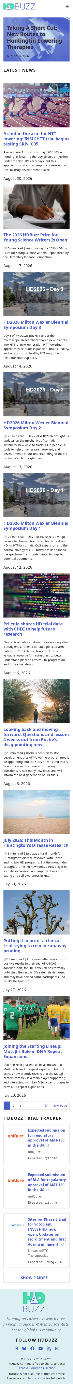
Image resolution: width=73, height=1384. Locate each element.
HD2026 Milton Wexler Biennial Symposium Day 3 (35, 325)
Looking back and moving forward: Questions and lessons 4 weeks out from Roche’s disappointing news (36, 737)
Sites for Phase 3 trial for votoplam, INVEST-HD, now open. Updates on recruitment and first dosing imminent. (47, 1232)
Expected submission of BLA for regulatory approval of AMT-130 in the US (47, 1182)
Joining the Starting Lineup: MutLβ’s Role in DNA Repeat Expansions (32, 1051)
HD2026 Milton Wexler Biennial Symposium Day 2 (35, 425)
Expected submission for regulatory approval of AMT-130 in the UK (46, 1138)
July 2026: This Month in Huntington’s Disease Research (36, 843)
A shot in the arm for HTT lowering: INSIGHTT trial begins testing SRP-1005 (36, 138)
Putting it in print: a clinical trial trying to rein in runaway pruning (35, 945)
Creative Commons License (36, 1368)
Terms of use (36, 1378)
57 (46, 1105)
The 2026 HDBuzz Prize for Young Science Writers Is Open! (36, 237)
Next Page (60, 1105)
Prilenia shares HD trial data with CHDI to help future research (33, 629)
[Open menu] (67, 6)
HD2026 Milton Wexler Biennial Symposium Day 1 (35, 526)
